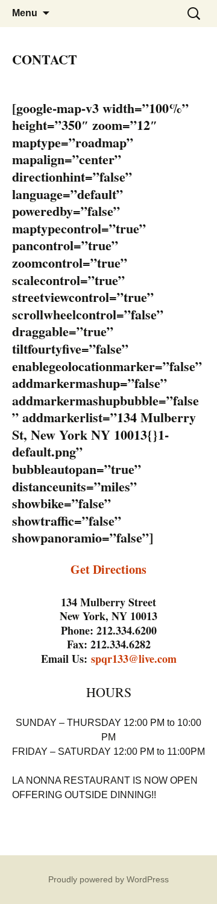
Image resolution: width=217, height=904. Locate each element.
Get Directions (108, 569)
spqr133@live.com (134, 658)
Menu (24, 13)
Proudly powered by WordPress (108, 879)
